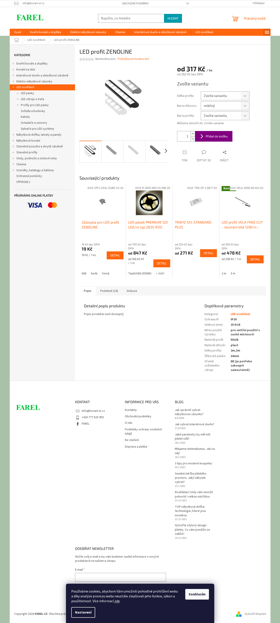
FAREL (85, 424)
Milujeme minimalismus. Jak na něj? (195, 451)
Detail (115, 255)
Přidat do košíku (217, 136)
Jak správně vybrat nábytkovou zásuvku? (189, 412)
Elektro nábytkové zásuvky (34, 81)
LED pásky (27, 93)
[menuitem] (17, 32)
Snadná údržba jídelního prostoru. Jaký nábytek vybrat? (190, 478)
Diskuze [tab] (132, 291)
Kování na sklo (25, 69)
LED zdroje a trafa (32, 99)
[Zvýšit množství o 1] (193, 133)
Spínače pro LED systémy (37, 129)
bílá (84, 273)
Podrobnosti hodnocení (133, 59)
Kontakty (131, 410)
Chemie (21, 164)
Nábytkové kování (28, 141)
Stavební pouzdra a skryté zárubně (39, 146)
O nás (128, 423)
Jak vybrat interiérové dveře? (194, 424)
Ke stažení (132, 440)
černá (105, 273)
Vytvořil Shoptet (255, 614)
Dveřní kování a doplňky (32, 63)
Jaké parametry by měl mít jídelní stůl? (192, 437)
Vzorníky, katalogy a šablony (35, 170)
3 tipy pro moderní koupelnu (193, 464)
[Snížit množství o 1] (193, 138)
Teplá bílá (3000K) (139, 273)
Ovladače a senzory (34, 123)
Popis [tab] (87, 291)
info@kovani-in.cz (93, 411)
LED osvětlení (25, 87)
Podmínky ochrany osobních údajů (143, 431)
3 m (233, 273)
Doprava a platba (136, 447)
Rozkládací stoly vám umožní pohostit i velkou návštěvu (194, 494)
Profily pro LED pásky (35, 105)
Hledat (173, 18)
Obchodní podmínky (135, 4)
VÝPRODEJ (23, 182)
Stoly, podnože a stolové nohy (36, 158)
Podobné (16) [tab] (109, 291)
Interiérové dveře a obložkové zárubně (42, 75)
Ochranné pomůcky (29, 176)
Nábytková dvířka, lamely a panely (38, 135)
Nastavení (83, 612)
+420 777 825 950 (93, 417)
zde (117, 601)
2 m (224, 273)
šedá (94, 273)
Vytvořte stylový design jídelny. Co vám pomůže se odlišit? (192, 529)
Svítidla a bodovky (33, 111)
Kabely (25, 117)
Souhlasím (197, 594)
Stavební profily (26, 152)
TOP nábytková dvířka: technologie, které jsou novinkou (190, 511)
